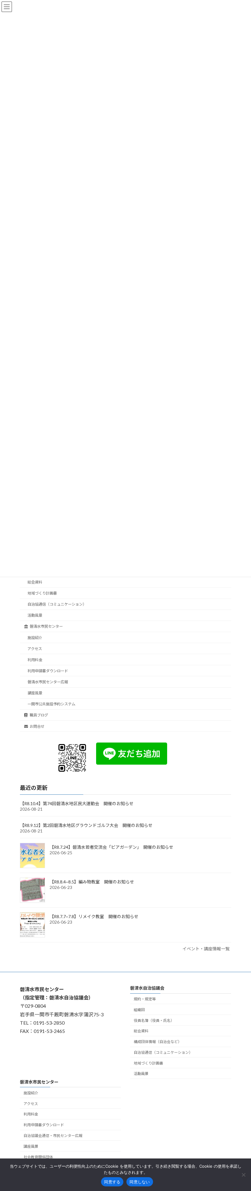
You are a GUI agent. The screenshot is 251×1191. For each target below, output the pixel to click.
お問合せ (37, 726)
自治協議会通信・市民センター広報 (53, 1135)
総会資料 (35, 582)
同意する (112, 1181)
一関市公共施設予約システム (51, 704)
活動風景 (35, 615)
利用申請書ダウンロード (48, 671)
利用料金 (35, 660)
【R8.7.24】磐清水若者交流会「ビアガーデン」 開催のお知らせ (111, 847)
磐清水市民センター (46, 626)
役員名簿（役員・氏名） (154, 1020)
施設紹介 (35, 637)
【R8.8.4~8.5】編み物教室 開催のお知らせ (92, 882)
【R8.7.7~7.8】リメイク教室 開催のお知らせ (94, 916)
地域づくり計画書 (42, 593)
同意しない (139, 1181)
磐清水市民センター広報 (48, 682)
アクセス (35, 648)
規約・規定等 (145, 999)
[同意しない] (243, 1175)
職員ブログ (39, 715)
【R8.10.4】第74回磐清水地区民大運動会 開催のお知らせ (76, 803)
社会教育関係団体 (38, 1156)
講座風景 (35, 693)
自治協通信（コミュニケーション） (57, 604)
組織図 (139, 1009)
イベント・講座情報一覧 (206, 949)
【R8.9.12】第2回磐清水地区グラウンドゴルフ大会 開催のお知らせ (86, 825)
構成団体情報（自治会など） (158, 1041)
